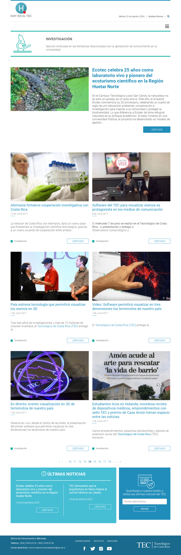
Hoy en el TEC (21, 9)
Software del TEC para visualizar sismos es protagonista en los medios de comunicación (127, 207)
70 (70, 461)
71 (75, 461)
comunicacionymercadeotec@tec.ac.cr (47, 548)
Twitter (92, 549)
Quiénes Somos (155, 16)
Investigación (20, 241)
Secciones (112, 541)
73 (84, 461)
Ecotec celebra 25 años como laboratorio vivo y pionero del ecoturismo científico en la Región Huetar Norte (127, 78)
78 (109, 461)
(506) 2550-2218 (28, 543)
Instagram (100, 549)
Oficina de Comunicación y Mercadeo (28, 538)
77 (104, 461)
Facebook (84, 549)
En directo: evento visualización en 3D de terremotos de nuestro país (43, 406)
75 (94, 461)
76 (99, 461)
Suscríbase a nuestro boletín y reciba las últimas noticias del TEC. (145, 492)
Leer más (156, 129)
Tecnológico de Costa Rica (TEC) (57, 326)
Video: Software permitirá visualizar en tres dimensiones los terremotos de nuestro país (127, 306)
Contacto (99, 541)
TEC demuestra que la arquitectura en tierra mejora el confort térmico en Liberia (88, 489)
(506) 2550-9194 (46, 543)
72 (79, 461)
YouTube (109, 549)
